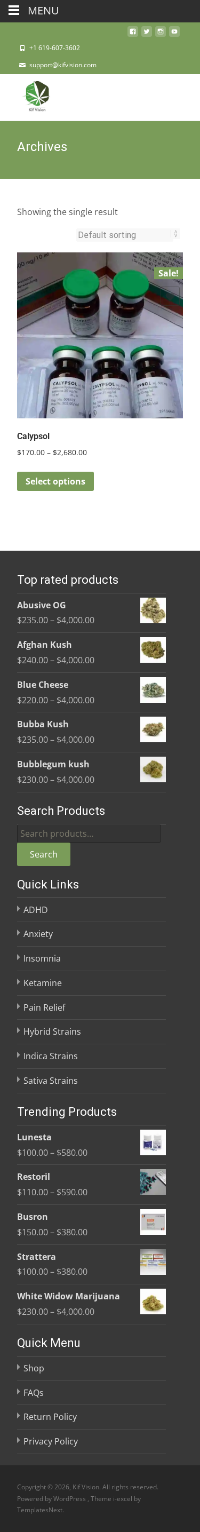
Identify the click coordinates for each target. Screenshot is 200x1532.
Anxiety (38, 934)
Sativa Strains (50, 1080)
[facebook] (132, 35)
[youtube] (174, 35)
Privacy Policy (50, 1441)
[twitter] (146, 35)
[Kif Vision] (29, 95)
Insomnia (42, 958)
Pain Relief (44, 1007)
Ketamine (42, 983)
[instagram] (160, 35)
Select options (55, 481)
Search (44, 854)
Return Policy (50, 1417)
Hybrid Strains (52, 1031)
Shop (33, 1368)
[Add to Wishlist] (170, 296)
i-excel (123, 1498)
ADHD (35, 910)
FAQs (33, 1393)
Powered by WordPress (52, 1498)
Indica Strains (50, 1056)
